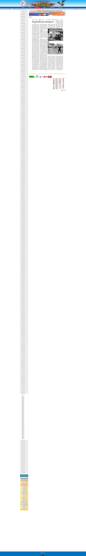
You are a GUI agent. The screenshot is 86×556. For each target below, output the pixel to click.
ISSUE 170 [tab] (23, 378)
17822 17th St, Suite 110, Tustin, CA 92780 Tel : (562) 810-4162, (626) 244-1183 (43, 5)
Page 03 (23, 398)
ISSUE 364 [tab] (23, 34)
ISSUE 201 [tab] (23, 323)
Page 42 (23, 433)
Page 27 (23, 419)
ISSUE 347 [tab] (23, 64)
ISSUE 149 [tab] (23, 460)
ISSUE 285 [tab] (23, 174)
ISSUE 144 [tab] (23, 469)
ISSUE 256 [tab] (23, 225)
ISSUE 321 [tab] (23, 110)
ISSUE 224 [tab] (23, 282)
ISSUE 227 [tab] (23, 277)
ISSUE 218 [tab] (23, 293)
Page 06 (23, 400)
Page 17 (23, 410)
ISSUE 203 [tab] (23, 319)
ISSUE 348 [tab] (23, 62)
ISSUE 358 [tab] (23, 44)
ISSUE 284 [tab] (23, 176)
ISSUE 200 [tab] (23, 325)
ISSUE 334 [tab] (23, 87)
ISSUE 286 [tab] (23, 172)
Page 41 (23, 432)
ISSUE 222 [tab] (23, 286)
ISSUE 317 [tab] (23, 117)
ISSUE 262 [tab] (23, 215)
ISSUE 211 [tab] (23, 305)
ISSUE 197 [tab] (23, 330)
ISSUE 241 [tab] (23, 252)
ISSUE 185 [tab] (23, 351)
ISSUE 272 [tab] (23, 197)
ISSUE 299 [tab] (23, 149)
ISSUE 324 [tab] (23, 105)
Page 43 (23, 434)
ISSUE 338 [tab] (23, 80)
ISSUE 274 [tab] (23, 193)
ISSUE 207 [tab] (23, 312)
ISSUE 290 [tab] (23, 165)
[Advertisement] (24, 517)
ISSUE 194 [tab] (23, 335)
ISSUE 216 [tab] (23, 296)
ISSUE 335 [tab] (23, 85)
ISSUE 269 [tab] (23, 202)
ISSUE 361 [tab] (23, 39)
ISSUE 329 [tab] (23, 96)
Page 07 (23, 401)
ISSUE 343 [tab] (23, 71)
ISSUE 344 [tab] (23, 69)
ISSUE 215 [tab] (23, 298)
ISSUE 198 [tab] (23, 328)
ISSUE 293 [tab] (23, 160)
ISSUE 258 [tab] (23, 222)
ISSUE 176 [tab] (23, 367)
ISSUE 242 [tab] (23, 250)
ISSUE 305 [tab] (23, 138)
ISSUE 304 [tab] (23, 140)
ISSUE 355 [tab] (23, 50)
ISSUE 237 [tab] (23, 259)
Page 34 (23, 426)
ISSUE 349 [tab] (23, 60)
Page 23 (23, 416)
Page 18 (23, 411)
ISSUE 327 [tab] (23, 99)
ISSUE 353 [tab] (23, 53)
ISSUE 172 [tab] (23, 374)
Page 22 (23, 415)
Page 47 (23, 437)
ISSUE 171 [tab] (23, 376)
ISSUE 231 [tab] (23, 270)
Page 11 (23, 405)
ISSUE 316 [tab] (23, 119)
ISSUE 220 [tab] (23, 289)
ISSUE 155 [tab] (23, 449)
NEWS (45, 7)
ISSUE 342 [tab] (23, 73)
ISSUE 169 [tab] (23, 380)
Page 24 (23, 417)
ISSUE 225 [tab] (23, 280)
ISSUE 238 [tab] (23, 257)
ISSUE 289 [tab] (23, 167)
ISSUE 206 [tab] (23, 314)
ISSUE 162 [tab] (23, 392)
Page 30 (23, 422)
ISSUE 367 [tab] (23, 28)
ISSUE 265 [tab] (23, 209)
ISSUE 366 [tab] (23, 30)
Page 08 (23, 402)
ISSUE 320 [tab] (23, 112)
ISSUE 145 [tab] (23, 467)
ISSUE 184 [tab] (23, 353)
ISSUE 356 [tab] (23, 48)
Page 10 (23, 404)
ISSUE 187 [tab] (23, 348)
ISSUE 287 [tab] (23, 170)
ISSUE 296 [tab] (23, 154)
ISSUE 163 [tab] (23, 390)
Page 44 (23, 435)
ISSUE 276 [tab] (23, 190)
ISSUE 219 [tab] (23, 291)
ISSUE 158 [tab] (23, 444)
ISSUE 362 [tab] (23, 37)
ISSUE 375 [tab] (23, 14)
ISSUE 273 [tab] (23, 195)
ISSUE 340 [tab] (23, 76)
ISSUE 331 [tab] (23, 92)
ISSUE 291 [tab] (23, 163)
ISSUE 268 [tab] (23, 204)
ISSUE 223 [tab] (23, 284)
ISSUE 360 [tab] (23, 41)
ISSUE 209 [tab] (23, 309)
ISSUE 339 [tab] (23, 78)
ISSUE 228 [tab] (23, 275)
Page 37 (23, 428)
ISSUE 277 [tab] (23, 188)
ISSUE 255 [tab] (23, 227)
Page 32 (23, 424)
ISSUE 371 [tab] (23, 21)
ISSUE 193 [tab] (23, 337)
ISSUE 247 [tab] (23, 241)
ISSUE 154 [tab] (23, 451)
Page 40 (23, 431)
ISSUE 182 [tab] (23, 357)
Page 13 (23, 407)
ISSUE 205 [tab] (23, 316)
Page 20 (23, 413)
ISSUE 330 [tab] (23, 94)
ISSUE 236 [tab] (23, 261)
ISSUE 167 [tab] (23, 383)
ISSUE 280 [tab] (23, 183)
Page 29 (23, 421)
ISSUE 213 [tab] (23, 302)
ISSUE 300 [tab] (23, 147)
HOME (23, 7)
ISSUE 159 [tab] (23, 442)
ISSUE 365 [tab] (23, 32)
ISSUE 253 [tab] (23, 231)
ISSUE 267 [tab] (23, 206)
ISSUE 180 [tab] (23, 360)
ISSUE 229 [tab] (23, 273)
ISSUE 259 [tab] (23, 220)
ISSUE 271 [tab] (23, 199)
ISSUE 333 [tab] (23, 89)
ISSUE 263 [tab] (23, 213)
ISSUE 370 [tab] (23, 23)
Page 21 (23, 414)
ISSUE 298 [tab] (23, 151)
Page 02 (23, 397)
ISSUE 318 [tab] (23, 115)
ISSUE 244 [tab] (23, 247)
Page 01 (23, 396)
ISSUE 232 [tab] (23, 268)
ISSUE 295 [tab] (23, 156)
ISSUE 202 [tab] (23, 321)
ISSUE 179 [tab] (23, 362)
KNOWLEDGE (52, 7)
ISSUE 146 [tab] (23, 465)
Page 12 (23, 406)
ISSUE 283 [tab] (23, 177)
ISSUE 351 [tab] (23, 57)
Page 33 (23, 425)
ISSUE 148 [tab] (23, 462)
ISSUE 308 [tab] (23, 133)
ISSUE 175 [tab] (23, 369)
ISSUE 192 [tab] (23, 339)
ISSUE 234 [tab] (23, 264)
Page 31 (23, 423)
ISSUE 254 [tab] (23, 229)
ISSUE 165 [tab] (23, 387)
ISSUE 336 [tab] (23, 83)
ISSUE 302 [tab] (23, 144)
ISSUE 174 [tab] (23, 371)
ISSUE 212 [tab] (23, 303)
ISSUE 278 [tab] (23, 186)
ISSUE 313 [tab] (23, 124)
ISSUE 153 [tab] (23, 453)
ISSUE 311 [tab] (23, 128)
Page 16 (23, 409)
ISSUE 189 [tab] (23, 344)
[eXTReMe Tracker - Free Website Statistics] (43, 555)
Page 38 (23, 429)
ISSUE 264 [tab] (23, 211)
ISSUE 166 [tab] (23, 385)
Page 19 (23, 412)
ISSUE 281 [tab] (23, 181)
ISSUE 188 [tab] (23, 346)
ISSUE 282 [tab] (23, 179)
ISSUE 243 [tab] (23, 248)
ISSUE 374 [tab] (23, 16)
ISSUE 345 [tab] (23, 67)
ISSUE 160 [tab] (23, 440)
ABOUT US (60, 7)
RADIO (30, 7)
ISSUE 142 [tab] (23, 472)
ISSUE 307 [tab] (23, 135)
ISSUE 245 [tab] (23, 245)
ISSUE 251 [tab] (23, 234)
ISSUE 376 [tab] (23, 12)
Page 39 (23, 430)
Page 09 (23, 403)
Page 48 (23, 438)
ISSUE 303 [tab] (23, 142)
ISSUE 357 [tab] (23, 46)
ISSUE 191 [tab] (23, 341)
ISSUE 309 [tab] (23, 131)
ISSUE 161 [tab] (23, 394)
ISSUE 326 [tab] (23, 101)
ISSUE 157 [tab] (23, 446)
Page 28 (23, 420)
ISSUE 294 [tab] (23, 158)
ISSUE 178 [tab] (23, 364)
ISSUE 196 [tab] (23, 332)
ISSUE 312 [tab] (23, 126)
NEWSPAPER (37, 7)
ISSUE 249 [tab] (23, 238)
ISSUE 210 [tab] (23, 307)
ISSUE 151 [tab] (23, 456)
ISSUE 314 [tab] (23, 122)
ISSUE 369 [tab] (23, 25)
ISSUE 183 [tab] (23, 355)
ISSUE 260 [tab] (23, 218)
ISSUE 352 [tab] (23, 55)
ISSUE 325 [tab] (23, 103)
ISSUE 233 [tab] (23, 266)
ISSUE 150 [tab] (23, 458)
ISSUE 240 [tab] (23, 254)
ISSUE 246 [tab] (23, 243)
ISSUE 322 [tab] (23, 108)
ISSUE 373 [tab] (23, 18)
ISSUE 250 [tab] (23, 236)
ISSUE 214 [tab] (23, 300)
